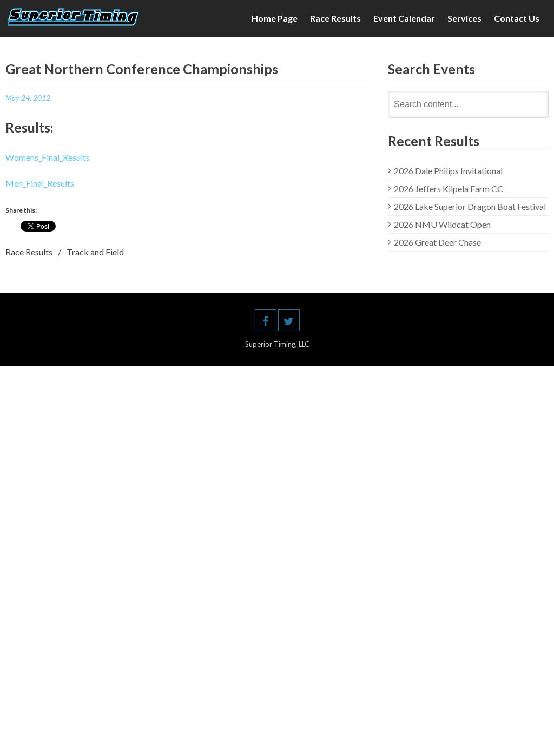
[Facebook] (265, 320)
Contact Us (516, 18)
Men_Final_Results (39, 183)
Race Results (335, 18)
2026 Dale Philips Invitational (448, 171)
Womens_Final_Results (47, 157)
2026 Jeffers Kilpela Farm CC (448, 188)
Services (464, 18)
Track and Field (95, 252)
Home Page (275, 18)
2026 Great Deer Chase (437, 242)
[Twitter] (289, 320)
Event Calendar (404, 18)
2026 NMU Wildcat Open (442, 224)
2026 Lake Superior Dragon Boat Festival (470, 206)
